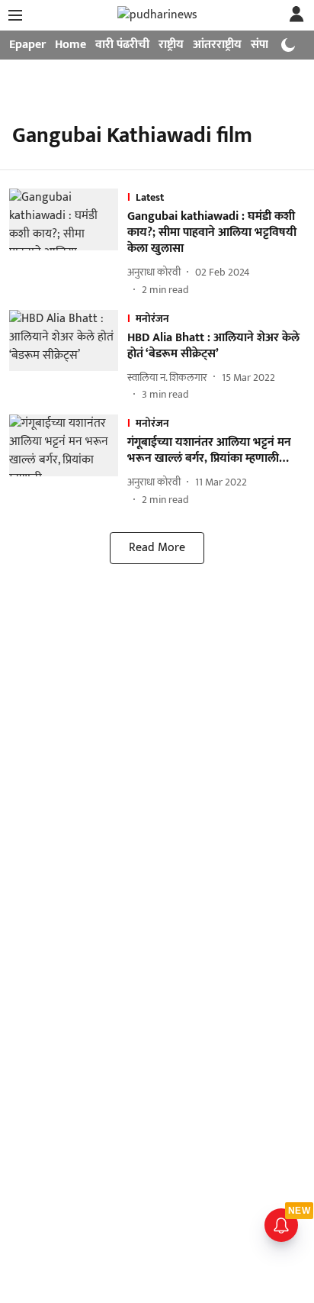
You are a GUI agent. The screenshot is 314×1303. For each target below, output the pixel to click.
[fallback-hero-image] (68, 243)
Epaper (27, 44)
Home (70, 44)
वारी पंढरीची (122, 44)
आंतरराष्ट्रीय (217, 44)
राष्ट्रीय (171, 44)
